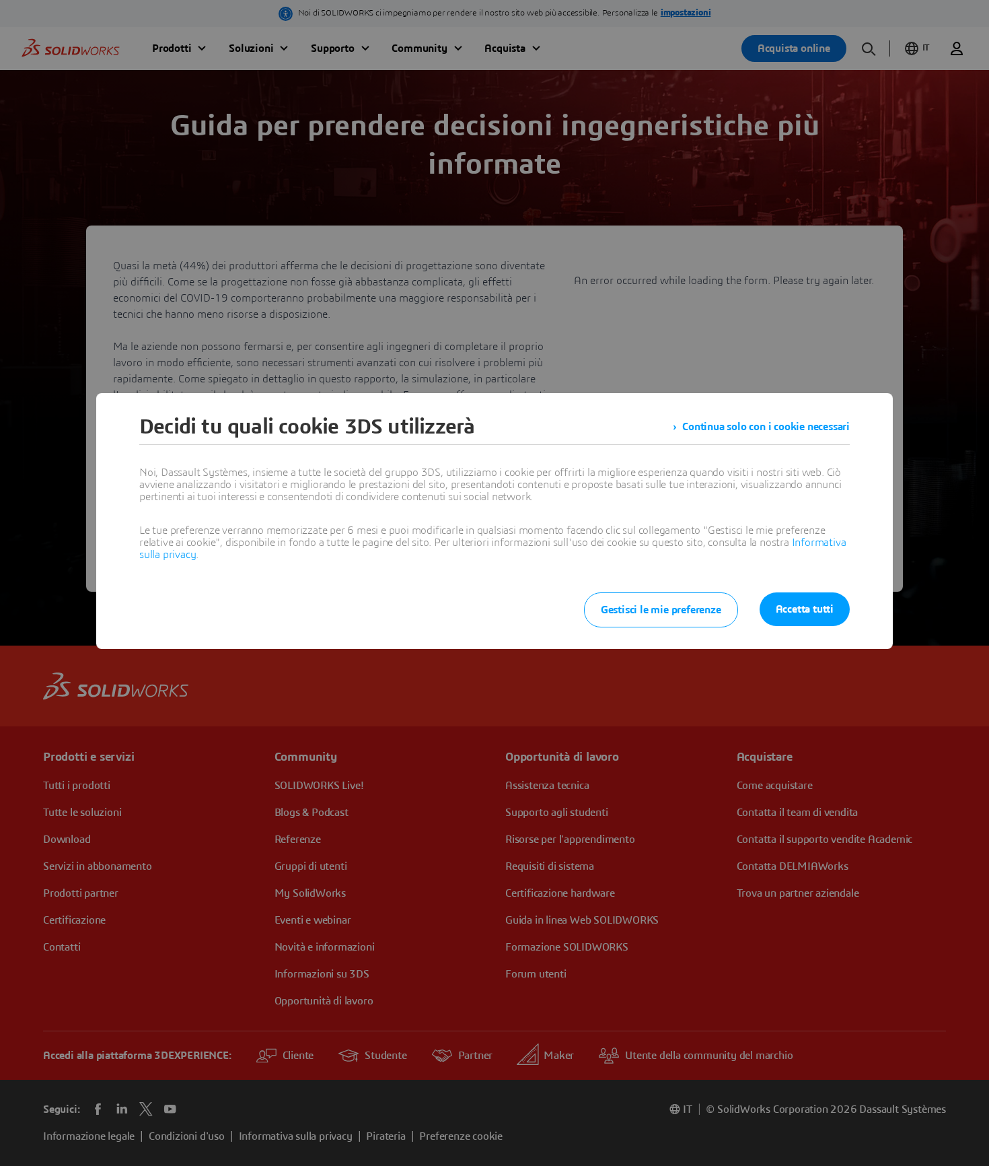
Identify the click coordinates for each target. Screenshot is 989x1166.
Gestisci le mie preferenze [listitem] (661, 610)
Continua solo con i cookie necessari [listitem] (766, 426)
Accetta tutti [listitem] (805, 609)
